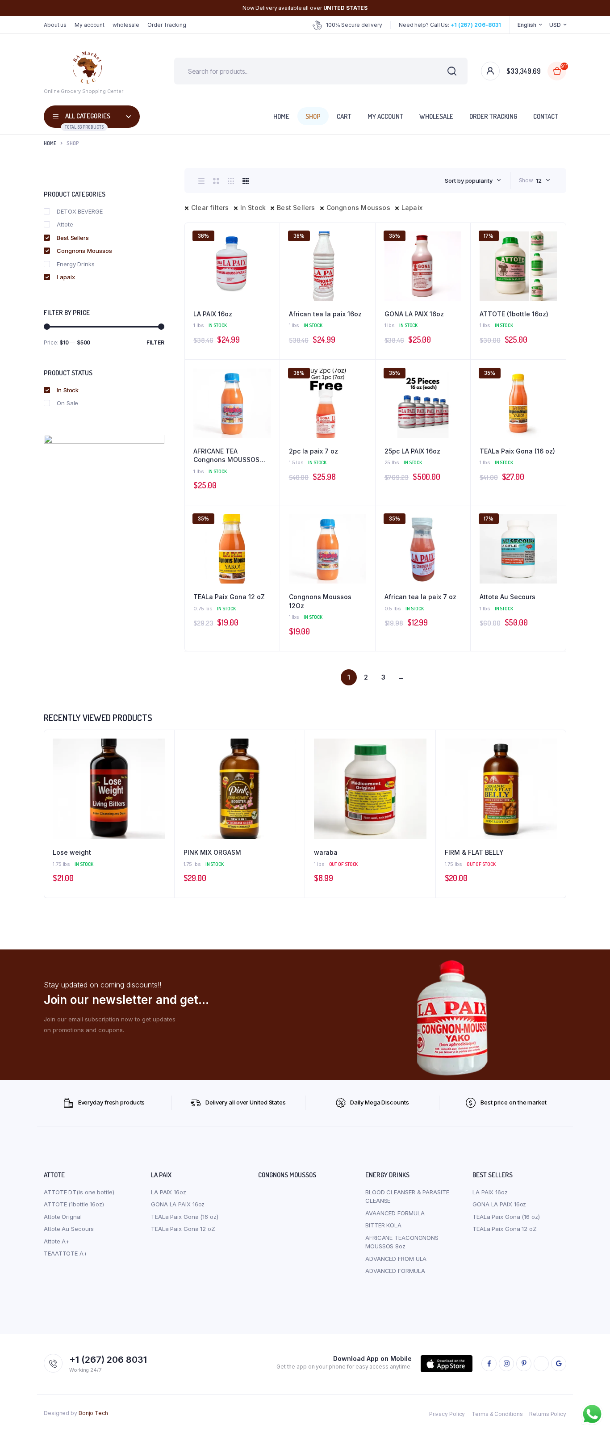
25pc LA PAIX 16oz (412, 451)
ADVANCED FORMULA (395, 1270)
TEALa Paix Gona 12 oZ (229, 597)
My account (89, 24)
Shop (313, 116)
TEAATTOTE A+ (66, 1253)
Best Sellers (296, 207)
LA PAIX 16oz (212, 314)
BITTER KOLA (383, 1225)
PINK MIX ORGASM (212, 852)
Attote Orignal (63, 1216)
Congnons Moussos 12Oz (320, 601)
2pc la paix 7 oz (313, 451)
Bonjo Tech (93, 1413)
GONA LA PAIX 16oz (414, 314)
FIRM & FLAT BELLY (474, 852)
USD (555, 24)
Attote (65, 224)
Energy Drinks (76, 264)
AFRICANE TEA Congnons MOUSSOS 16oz (226, 455)
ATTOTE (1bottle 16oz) (514, 314)
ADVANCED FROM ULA (395, 1258)
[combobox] (472, 180)
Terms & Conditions (497, 1414)
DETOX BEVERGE (80, 211)
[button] (268, 258)
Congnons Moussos (358, 207)
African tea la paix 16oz (325, 314)
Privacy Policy (447, 1414)
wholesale (126, 24)
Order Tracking (166, 24)
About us (55, 24)
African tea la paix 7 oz (420, 597)
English (527, 24)
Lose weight (72, 852)
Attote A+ (57, 1241)
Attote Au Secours (507, 597)
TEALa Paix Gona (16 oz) (517, 451)
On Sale (67, 403)
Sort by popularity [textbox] (468, 180)
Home (281, 116)
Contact (545, 116)
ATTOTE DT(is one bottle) (79, 1192)
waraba (326, 852)
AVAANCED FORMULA (394, 1213)
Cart (344, 116)
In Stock (253, 207)
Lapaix (411, 207)
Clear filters (210, 207)
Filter (155, 342)
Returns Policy (547, 1414)
